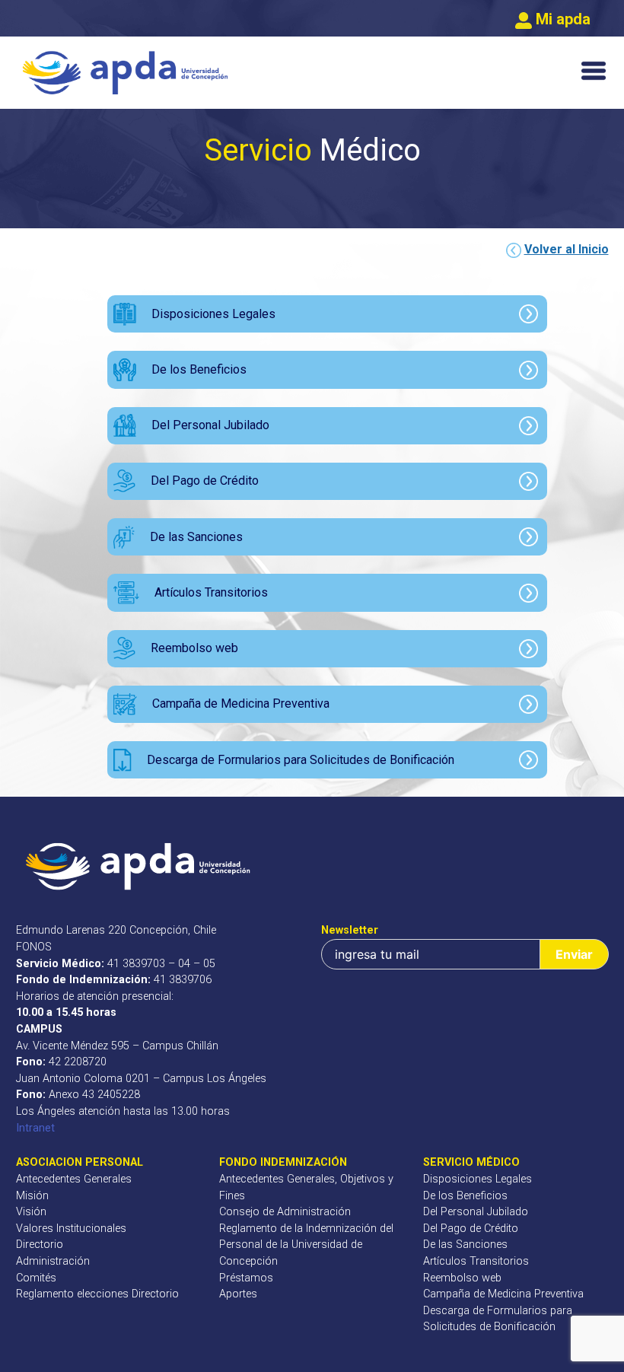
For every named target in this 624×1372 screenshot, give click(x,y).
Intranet (35, 1128)
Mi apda (561, 19)
